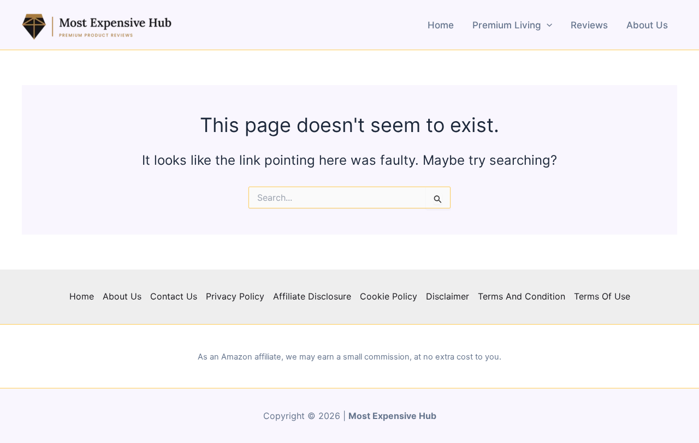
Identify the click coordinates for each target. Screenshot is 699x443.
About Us (647, 25)
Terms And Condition (521, 296)
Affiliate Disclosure (312, 296)
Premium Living (506, 25)
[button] (546, 25)
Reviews (589, 25)
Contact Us (173, 296)
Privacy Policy (235, 296)
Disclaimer (447, 296)
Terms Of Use (602, 296)
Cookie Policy (388, 296)
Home (441, 25)
